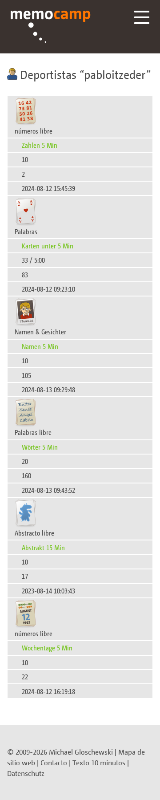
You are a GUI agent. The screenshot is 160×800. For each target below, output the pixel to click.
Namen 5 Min (40, 346)
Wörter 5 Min (40, 446)
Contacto (53, 762)
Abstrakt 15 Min (43, 547)
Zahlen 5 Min (39, 145)
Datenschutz (25, 773)
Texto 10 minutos (98, 762)
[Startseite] (51, 27)
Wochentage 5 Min (47, 647)
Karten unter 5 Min (47, 245)
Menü (141, 17)
